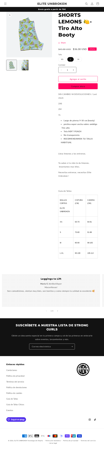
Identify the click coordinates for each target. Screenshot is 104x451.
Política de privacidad (15, 376)
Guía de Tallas (12, 399)
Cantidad (61, 65)
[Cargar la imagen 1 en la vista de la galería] (11, 65)
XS (63, 60)
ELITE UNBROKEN (21, 440)
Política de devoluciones (16, 387)
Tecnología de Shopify (35, 440)
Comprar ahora (78, 86)
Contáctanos (11, 370)
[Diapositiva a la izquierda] (46, 311)
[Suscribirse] (72, 347)
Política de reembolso (53, 440)
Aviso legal (53, 443)
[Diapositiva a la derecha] (57, 311)
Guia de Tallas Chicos (15, 404)
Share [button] (63, 43)
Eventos (9, 410)
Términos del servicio (15, 382)
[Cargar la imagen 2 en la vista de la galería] (23, 65)
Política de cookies (14, 393)
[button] (5, 4)
